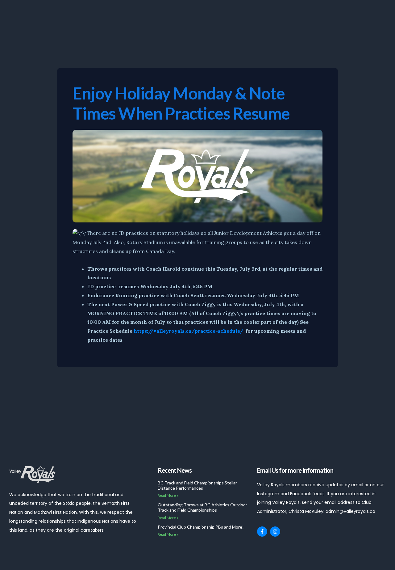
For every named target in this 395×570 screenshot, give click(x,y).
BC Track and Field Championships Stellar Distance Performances (197, 485)
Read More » (168, 495)
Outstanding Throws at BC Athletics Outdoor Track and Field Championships (202, 507)
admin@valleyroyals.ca (350, 511)
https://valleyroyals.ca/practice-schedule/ (188, 331)
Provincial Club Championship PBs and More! (201, 527)
